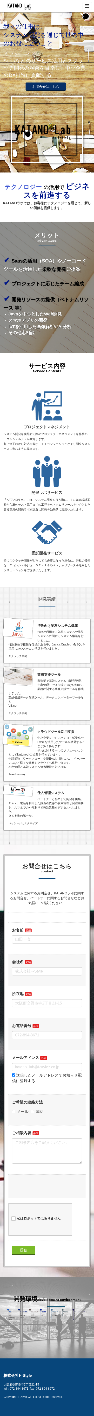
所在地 (18, 994)
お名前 (18, 930)
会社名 (18, 962)
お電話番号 (21, 1026)
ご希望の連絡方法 (27, 1102)
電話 (39, 1111)
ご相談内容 (21, 1133)
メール (22, 1111)
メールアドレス (25, 1058)
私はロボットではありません (39, 1218)
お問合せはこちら (45, 87)
